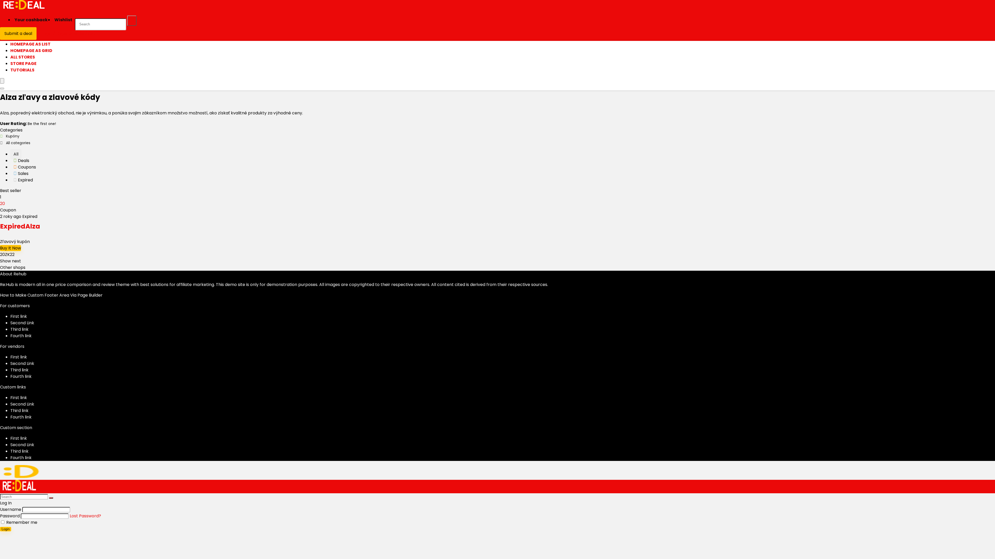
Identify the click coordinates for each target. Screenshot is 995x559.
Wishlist (63, 20)
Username (10, 509)
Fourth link (21, 336)
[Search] (132, 21)
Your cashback (31, 20)
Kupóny (12, 136)
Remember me (21, 522)
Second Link (22, 323)
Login (6, 529)
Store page (23, 64)
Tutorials (22, 70)
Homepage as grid (31, 51)
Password (10, 516)
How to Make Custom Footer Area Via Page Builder (51, 295)
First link (18, 316)
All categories (18, 142)
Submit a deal (18, 33)
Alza (20, 226)
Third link (19, 329)
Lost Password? (85, 516)
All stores (22, 57)
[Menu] (2, 81)
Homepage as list (30, 44)
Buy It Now (10, 248)
